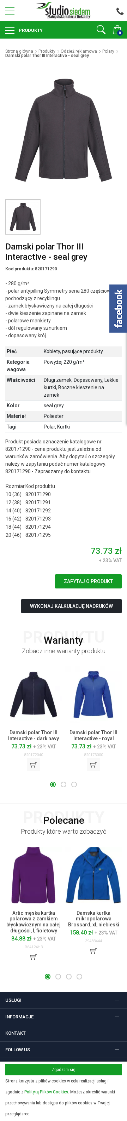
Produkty (30, 30)
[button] (53, 784)
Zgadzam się (63, 1069)
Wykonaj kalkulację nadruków (71, 606)
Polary (108, 51)
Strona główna (19, 51)
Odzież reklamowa (79, 51)
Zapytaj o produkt (88, 581)
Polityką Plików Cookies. (46, 1091)
